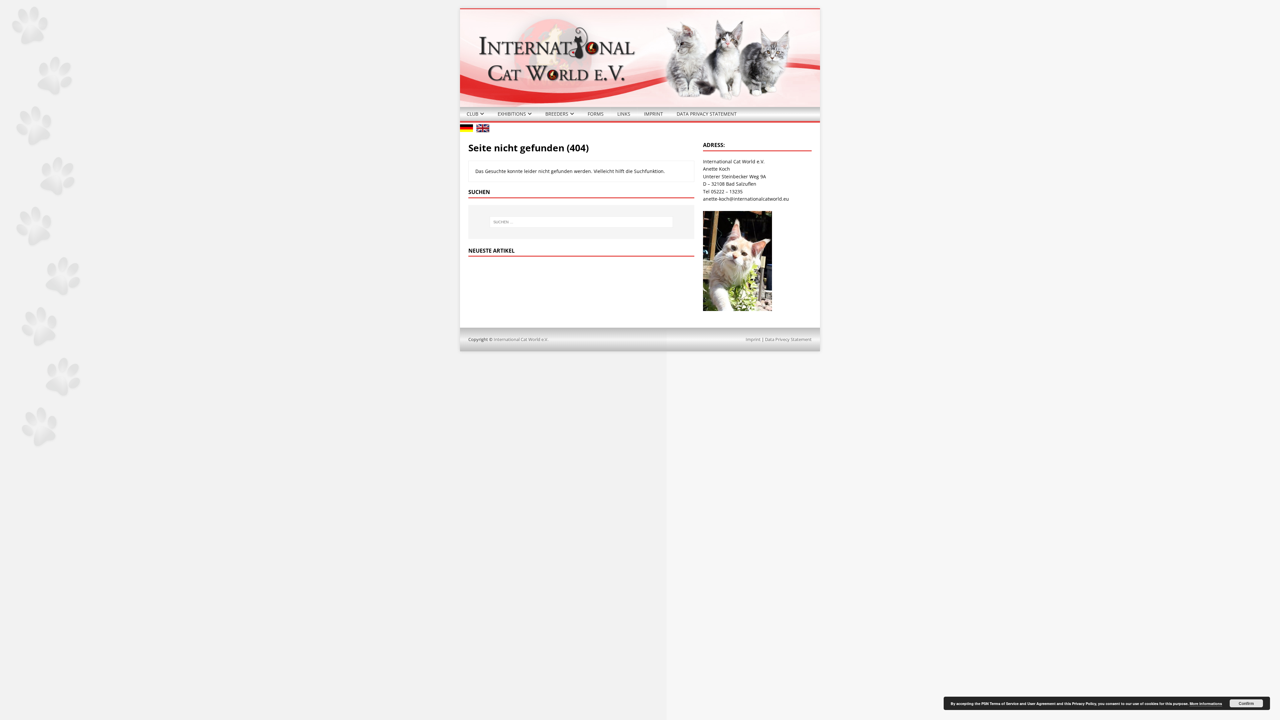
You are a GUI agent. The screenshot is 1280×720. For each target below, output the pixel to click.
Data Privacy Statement (707, 114)
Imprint (653, 114)
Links (623, 114)
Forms (596, 114)
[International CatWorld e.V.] (640, 103)
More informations (1206, 703)
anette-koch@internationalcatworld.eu (746, 199)
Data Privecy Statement (788, 339)
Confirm (1246, 703)
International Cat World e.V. (521, 339)
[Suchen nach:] (581, 222)
